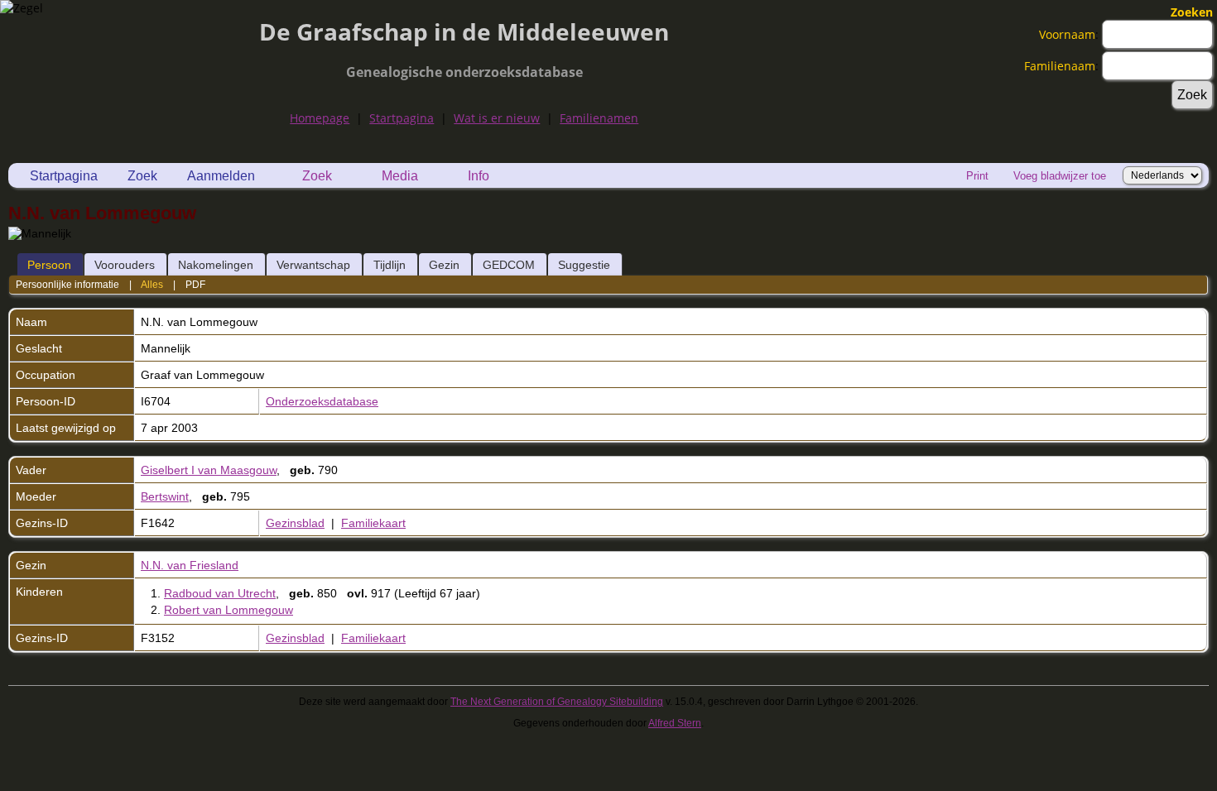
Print (977, 176)
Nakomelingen (215, 264)
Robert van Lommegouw (228, 609)
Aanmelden (221, 176)
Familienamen (599, 118)
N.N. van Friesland (189, 565)
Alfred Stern (674, 723)
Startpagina (401, 118)
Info (478, 176)
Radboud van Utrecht (220, 593)
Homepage (319, 118)
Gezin (444, 264)
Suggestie (584, 264)
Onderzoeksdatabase (322, 401)
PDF (195, 284)
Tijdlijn (389, 264)
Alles (152, 284)
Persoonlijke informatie (67, 284)
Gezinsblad (295, 523)
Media (400, 176)
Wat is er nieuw (497, 118)
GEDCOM (509, 264)
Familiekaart (373, 523)
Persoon (49, 264)
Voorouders (124, 264)
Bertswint (165, 496)
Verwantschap (313, 264)
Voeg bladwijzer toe (1059, 176)
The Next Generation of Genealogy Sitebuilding (556, 701)
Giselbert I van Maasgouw (209, 470)
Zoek (142, 176)
